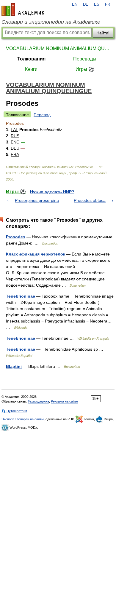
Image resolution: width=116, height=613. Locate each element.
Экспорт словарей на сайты (22, 419)
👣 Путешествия (14, 411)
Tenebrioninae (20, 296)
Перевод (42, 114)
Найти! (102, 33)
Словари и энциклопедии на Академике (50, 22)
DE (85, 4)
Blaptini (14, 366)
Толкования (31, 58)
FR (107, 4)
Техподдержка (38, 401)
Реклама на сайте (64, 401)
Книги (31, 69)
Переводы (84, 58)
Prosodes (15, 236)
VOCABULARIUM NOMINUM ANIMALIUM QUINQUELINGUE (58, 48)
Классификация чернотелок (35, 254)
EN (74, 4)
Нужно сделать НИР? (52, 191)
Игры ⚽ (85, 69)
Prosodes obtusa (90, 200)
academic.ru (22, 9)
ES (96, 4)
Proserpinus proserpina (37, 200)
